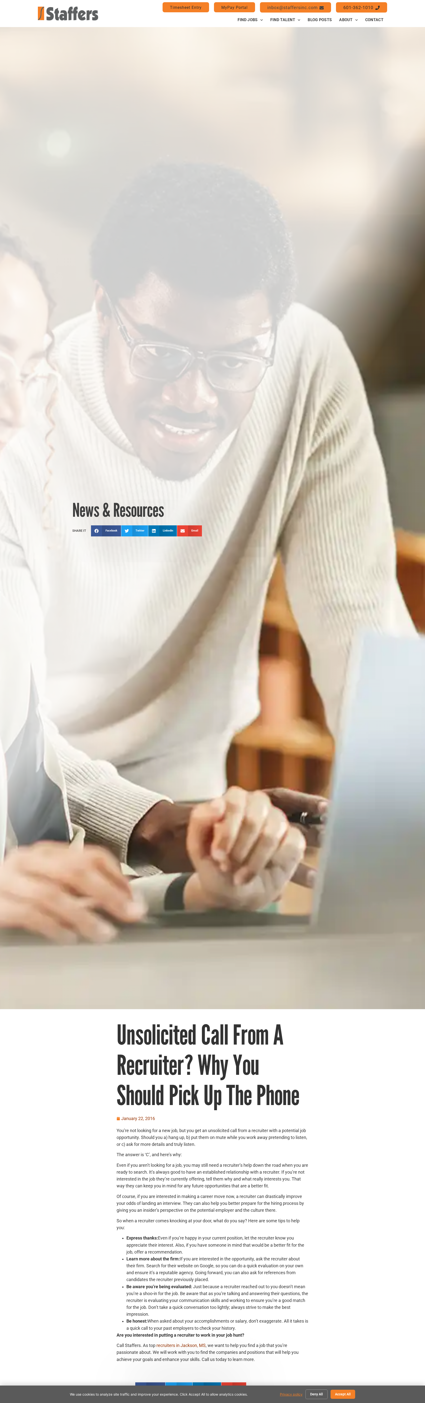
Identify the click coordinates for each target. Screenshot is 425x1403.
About (346, 19)
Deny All (316, 1394)
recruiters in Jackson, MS (181, 1345)
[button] (106, 530)
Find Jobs (248, 19)
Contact (374, 19)
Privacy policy (291, 1394)
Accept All (343, 1394)
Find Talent (282, 19)
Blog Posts (320, 19)
